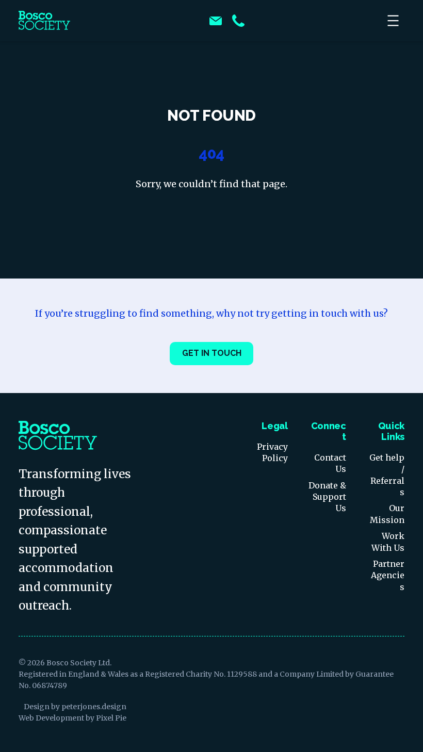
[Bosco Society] (44, 20)
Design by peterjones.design (75, 706)
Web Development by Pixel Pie (72, 718)
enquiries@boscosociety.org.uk (215, 20)
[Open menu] (394, 20)
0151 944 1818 (238, 20)
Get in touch (211, 353)
